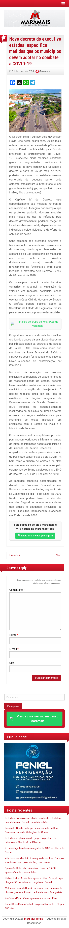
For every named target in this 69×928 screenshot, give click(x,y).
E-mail (14, 649)
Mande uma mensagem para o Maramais (37, 719)
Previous (14, 555)
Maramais (44, 71)
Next (58, 555)
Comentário (17, 589)
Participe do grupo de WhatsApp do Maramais (37, 323)
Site (11, 662)
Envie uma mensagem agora (37, 535)
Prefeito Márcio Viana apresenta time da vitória (31, 898)
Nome (13, 634)
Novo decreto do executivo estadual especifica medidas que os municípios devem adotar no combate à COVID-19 (35, 51)
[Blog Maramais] (34, 18)
